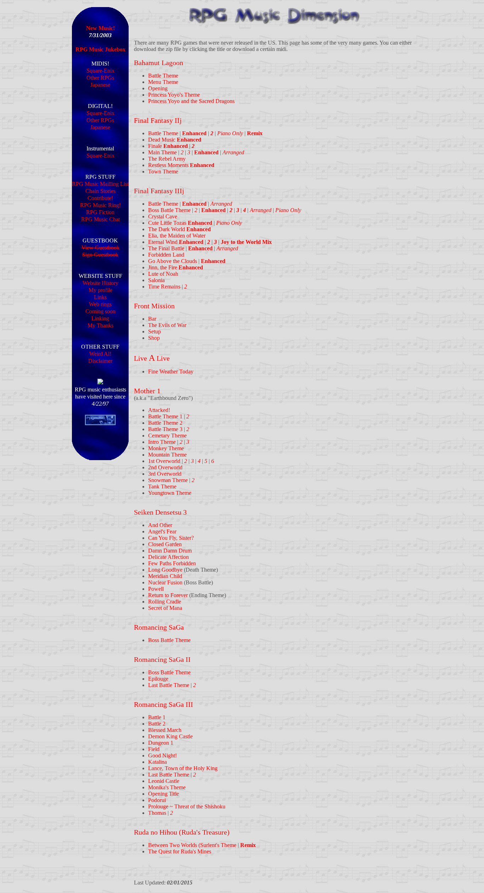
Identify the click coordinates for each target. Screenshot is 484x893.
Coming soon (100, 311)
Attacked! (159, 410)
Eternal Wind (175, 242)
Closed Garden (165, 544)
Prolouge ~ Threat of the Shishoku (186, 806)
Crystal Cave (162, 216)
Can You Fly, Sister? (171, 538)
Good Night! (162, 755)
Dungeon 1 (160, 743)
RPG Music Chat (100, 219)
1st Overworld (164, 461)
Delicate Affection (168, 557)
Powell (156, 589)
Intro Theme (162, 442)
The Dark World (179, 229)
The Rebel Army (167, 159)
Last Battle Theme (168, 685)
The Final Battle (166, 248)
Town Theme (163, 171)
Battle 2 (156, 724)
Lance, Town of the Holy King (183, 768)
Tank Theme (162, 486)
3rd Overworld (164, 474)
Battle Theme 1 (165, 416)
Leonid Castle (163, 781)
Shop (154, 338)
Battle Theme (163, 76)
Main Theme (162, 152)
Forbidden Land (166, 255)
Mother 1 (147, 391)
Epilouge (158, 679)
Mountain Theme (167, 455)
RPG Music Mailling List (100, 184)
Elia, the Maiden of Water (177, 236)
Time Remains (164, 287)
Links (100, 297)
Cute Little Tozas (180, 223)
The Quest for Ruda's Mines (179, 851)
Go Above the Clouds (172, 261)
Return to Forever (168, 595)
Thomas (157, 813)
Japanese (100, 85)
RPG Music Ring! (100, 205)
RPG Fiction (100, 212)
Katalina (157, 762)
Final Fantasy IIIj (159, 191)
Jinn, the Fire (175, 267)
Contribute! (100, 198)
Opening (158, 88)
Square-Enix (100, 71)
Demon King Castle (170, 736)
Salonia (156, 280)
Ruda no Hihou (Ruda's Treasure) (182, 832)
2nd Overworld (165, 467)
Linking (100, 318)
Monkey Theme (166, 448)
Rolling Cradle (164, 602)
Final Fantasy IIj (158, 120)
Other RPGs (100, 78)
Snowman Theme (168, 480)
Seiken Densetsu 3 (160, 512)
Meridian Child (165, 576)
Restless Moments (181, 165)
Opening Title (163, 794)
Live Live (152, 358)
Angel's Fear (162, 531)
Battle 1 (156, 717)
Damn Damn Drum (170, 551)
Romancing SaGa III (163, 704)
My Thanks (100, 325)
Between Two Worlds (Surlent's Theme (192, 845)
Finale (168, 146)
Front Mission (154, 306)
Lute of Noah (163, 274)
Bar (152, 319)
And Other (160, 525)
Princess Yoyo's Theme (174, 95)
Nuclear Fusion (165, 582)
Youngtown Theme (169, 493)
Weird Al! (100, 354)
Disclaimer (100, 361)
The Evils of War (167, 325)
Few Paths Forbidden (172, 563)
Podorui (157, 800)
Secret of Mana (165, 608)
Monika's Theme (167, 787)
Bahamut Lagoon (158, 63)
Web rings (100, 304)
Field (153, 749)
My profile (100, 290)
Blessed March (164, 730)
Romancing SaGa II (162, 659)
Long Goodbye (165, 570)
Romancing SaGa (159, 627)
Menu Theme (163, 82)
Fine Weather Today (170, 371)
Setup (154, 331)
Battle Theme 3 (165, 429)
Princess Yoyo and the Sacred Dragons (191, 101)
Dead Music (174, 140)
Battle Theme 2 (165, 423)
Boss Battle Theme (169, 210)
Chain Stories (100, 191)
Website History (100, 283)
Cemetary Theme (167, 436)
